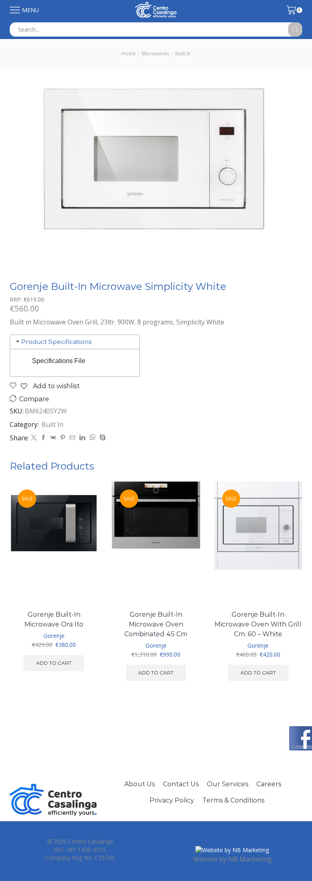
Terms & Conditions (233, 800)
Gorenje (54, 636)
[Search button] (295, 29)
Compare (34, 399)
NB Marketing (250, 859)
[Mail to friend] (72, 438)
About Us (139, 784)
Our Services (227, 784)
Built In (183, 53)
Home (128, 53)
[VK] (53, 438)
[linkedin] (82, 438)
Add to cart (54, 663)
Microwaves (155, 53)
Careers (268, 784)
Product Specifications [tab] (56, 342)
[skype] (102, 438)
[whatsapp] (92, 438)
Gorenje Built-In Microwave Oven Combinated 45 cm (155, 624)
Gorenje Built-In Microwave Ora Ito (53, 619)
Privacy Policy (172, 800)
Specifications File (58, 360)
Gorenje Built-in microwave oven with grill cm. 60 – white (257, 624)
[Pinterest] (62, 438)
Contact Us (181, 784)
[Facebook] (43, 438)
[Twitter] (34, 438)
